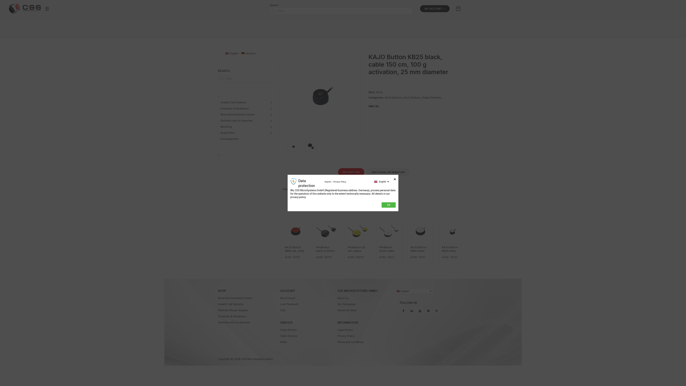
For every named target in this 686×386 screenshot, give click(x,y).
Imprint (328, 181)
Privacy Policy (339, 181)
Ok (388, 205)
